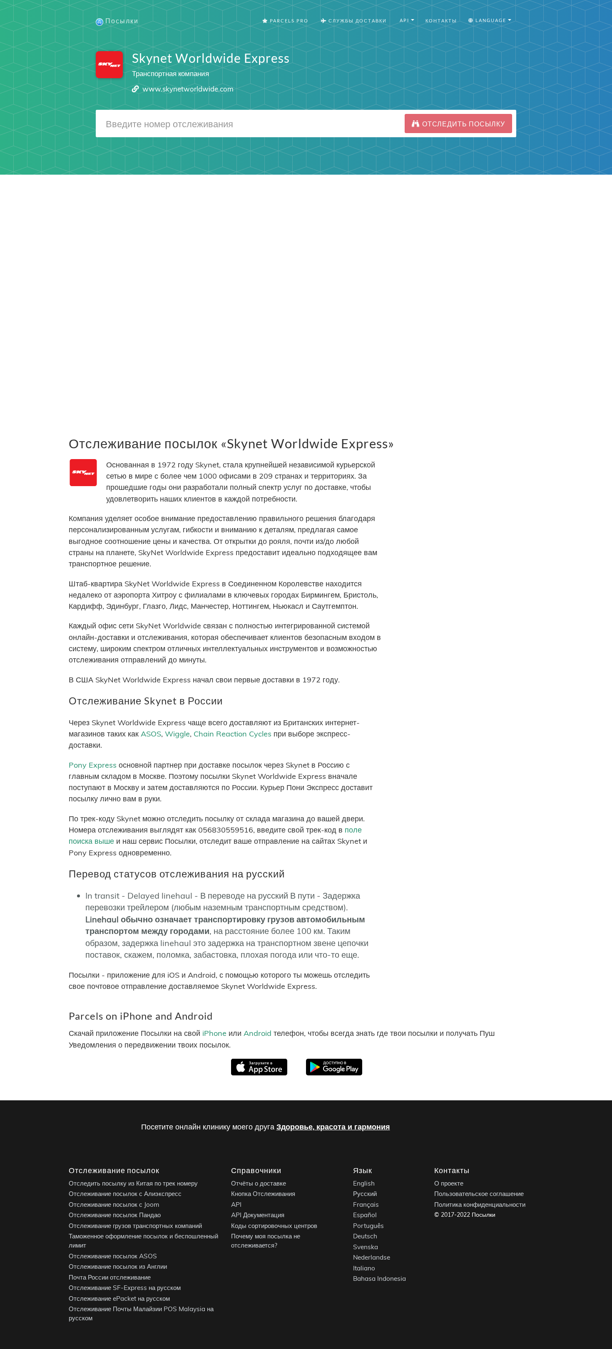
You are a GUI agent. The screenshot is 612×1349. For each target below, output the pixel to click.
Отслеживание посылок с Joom (114, 1204)
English (364, 1183)
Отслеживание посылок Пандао (115, 1215)
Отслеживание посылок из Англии (118, 1266)
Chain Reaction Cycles (232, 734)
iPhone (214, 1033)
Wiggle (177, 734)
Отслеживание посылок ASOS (113, 1256)
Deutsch (365, 1236)
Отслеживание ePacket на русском (119, 1298)
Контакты (441, 20)
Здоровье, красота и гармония (333, 1127)
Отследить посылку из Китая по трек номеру (133, 1183)
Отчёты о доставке (258, 1183)
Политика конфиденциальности (479, 1204)
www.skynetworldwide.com (188, 88)
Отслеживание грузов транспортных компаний (135, 1225)
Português (368, 1225)
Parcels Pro (288, 20)
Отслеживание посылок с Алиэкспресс (125, 1194)
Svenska (365, 1246)
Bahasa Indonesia (379, 1278)
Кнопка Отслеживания (263, 1194)
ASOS (151, 734)
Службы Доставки (357, 20)
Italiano (364, 1268)
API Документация (257, 1215)
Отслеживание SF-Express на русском (125, 1288)
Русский (365, 1194)
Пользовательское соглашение (479, 1194)
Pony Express (93, 764)
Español (365, 1215)
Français (366, 1204)
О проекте (448, 1183)
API (236, 1204)
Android (257, 1033)
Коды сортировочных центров (274, 1225)
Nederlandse (371, 1257)
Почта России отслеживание (110, 1277)
